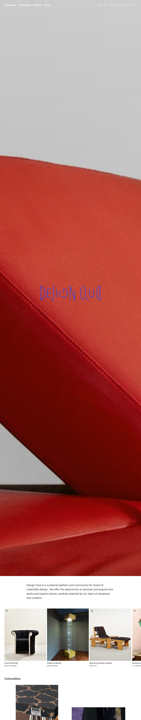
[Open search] (111, 5)
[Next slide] (134, 637)
